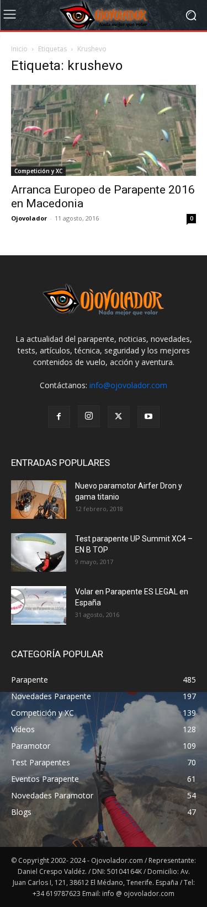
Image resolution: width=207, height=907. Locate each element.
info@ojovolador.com (128, 385)
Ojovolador (29, 218)
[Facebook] (59, 417)
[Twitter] (119, 417)
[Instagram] (89, 416)
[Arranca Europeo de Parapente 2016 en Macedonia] (103, 130)
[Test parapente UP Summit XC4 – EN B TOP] (38, 552)
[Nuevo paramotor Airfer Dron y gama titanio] (38, 499)
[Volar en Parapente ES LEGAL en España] (38, 605)
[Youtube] (148, 417)
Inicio (19, 48)
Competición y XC (38, 171)
